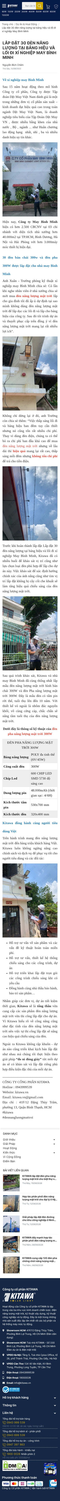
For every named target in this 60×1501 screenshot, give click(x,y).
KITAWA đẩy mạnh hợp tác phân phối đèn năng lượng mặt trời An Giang (39, 1239)
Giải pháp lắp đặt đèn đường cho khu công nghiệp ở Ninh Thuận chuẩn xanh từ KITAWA (39, 1219)
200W (17, 11)
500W (39, 11)
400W (31, 11)
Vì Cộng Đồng (12, 1157)
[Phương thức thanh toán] (22, 1483)
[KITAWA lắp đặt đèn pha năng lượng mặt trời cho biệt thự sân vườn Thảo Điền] (11, 1182)
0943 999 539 (16, 1422)
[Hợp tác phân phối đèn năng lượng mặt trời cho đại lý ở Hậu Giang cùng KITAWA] (11, 1203)
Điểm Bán (9, 1161)
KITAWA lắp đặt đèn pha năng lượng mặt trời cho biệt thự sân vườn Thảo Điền (39, 1177)
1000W (5, 15)
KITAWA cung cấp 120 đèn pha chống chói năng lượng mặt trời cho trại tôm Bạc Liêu (39, 1260)
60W (4, 11)
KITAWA (50, 1488)
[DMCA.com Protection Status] (15, 1465)
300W (24, 11)
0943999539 (26, 1372)
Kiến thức (9, 1152)
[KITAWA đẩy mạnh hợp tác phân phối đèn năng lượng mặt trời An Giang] (11, 1244)
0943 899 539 (16, 1435)
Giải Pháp (9, 1143)
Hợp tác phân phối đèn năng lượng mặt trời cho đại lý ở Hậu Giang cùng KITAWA (39, 1198)
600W (45, 11)
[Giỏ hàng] (47, 6)
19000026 (25, 1377)
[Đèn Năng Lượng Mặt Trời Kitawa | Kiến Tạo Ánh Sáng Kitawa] (12, 6)
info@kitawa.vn (22, 1382)
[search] (39, 6)
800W (53, 11)
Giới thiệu (9, 1139)
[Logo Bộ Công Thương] (11, 1389)
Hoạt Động (10, 1148)
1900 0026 (14, 1454)
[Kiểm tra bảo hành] (55, 6)
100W (10, 11)
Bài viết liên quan (16, 1170)
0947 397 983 (16, 1444)
